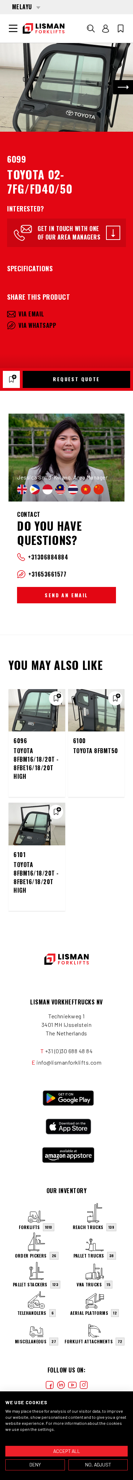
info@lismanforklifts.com (69, 1062)
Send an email (66, 595)
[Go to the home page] (44, 28)
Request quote (76, 379)
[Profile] (105, 28)
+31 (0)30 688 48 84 (69, 1051)
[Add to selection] (11, 379)
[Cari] (90, 28)
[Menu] (13, 28)
